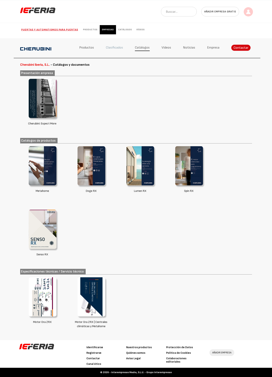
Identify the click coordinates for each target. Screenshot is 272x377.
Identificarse (94, 347)
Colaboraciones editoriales (176, 360)
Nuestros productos (139, 347)
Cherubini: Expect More (42, 123)
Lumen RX (140, 191)
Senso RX (42, 254)
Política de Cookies (178, 353)
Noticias (189, 47)
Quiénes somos (135, 353)
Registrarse (93, 353)
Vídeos (140, 29)
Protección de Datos (179, 347)
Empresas (108, 29)
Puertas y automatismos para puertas (49, 29)
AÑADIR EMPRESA (221, 352)
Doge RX (91, 191)
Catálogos (125, 29)
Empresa (213, 47)
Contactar (241, 48)
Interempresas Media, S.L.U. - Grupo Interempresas (141, 372)
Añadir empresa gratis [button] (220, 11)
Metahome (42, 191)
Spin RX (189, 191)
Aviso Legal (133, 358)
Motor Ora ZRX (42, 322)
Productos (90, 29)
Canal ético (93, 364)
